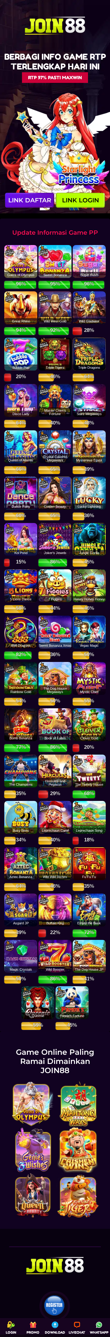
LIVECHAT (77, 1332)
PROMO (33, 1332)
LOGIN (11, 1332)
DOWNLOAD (55, 1332)
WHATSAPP (99, 1332)
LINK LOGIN (80, 200)
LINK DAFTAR (29, 200)
